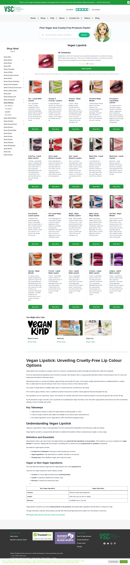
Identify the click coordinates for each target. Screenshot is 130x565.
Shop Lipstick (86, 68)
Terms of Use (36, 558)
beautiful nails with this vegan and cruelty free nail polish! (47, 514)
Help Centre (14, 536)
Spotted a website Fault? (18, 539)
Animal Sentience (83, 539)
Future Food (81, 543)
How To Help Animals (84, 536)
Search (84, 35)
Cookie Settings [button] (113, 561)
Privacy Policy (46, 558)
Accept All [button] (123, 561)
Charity (79, 546)
